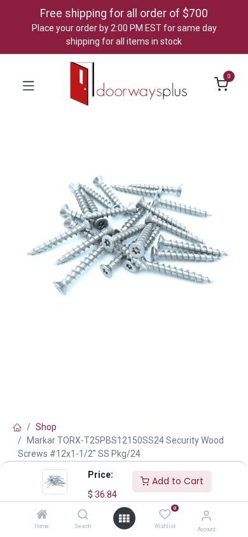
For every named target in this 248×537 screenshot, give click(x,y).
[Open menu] (124, 518)
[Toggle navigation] (29, 85)
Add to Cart (176, 481)
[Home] (42, 515)
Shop (46, 427)
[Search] (83, 515)
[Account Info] (206, 515)
